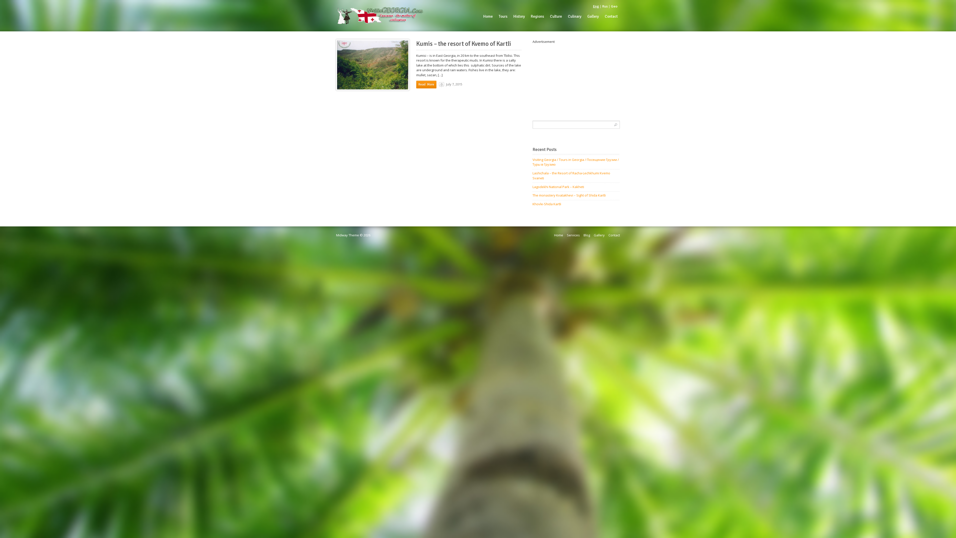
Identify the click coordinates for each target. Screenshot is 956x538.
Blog (587, 235)
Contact (614, 235)
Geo (614, 6)
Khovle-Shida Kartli (547, 204)
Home (558, 235)
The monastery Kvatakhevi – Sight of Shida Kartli (569, 195)
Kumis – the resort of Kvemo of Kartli (463, 44)
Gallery (599, 235)
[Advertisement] (576, 79)
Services (573, 235)
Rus (605, 6)
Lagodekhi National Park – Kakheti (558, 187)
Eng (596, 6)
